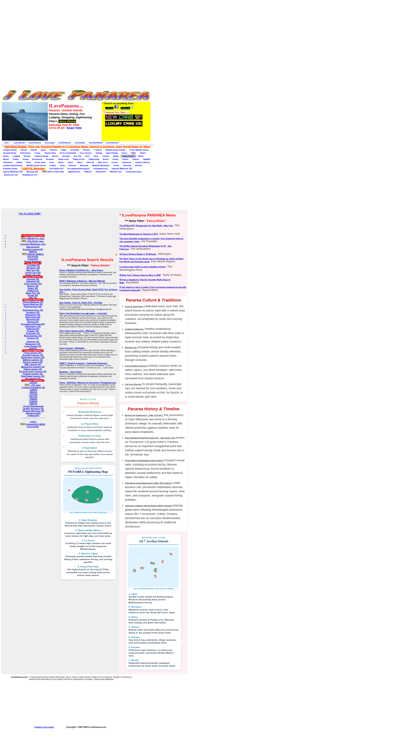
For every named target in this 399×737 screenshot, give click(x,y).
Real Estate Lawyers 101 (32, 376)
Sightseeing (94, 159)
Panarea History (142, 162)
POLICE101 (101, 172)
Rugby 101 (33, 288)
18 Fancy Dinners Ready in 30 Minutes (137, 254)
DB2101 (33, 392)
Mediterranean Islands (115, 150)
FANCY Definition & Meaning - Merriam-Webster (82, 281)
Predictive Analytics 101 (33, 387)
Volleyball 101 (33, 281)
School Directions (134, 172)
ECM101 (32, 401)
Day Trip (77, 156)
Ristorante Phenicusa (89, 412)
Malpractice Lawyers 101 (33, 367)
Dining (116, 156)
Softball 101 (32, 291)
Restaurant (37, 159)
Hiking (19, 162)
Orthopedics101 (101, 169)
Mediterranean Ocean (36, 165)
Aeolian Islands (10, 150)
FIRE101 (88, 172)
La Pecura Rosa (89, 423)
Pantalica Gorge (10, 169)
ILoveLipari (50, 143)
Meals (141, 156)
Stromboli (74, 150)
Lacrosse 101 (32, 279)
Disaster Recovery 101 (33, 411)
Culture (53, 165)
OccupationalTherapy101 (78, 169)
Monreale (84, 165)
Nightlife (146, 159)
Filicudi (34, 150)
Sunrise (135, 159)
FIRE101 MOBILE (35, 254)
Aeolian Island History (13, 165)
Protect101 (33, 259)
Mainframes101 (33, 413)
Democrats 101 (10, 175)
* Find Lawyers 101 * (33, 353)
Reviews (50, 159)
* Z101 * (6, 143)
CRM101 (32, 399)
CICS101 (33, 394)
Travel (124, 153)
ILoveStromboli (95, 143)
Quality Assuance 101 (33, 408)
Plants (61, 162)
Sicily (62, 165)
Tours (96, 156)
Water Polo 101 (33, 293)
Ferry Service (86, 153)
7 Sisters (98, 150)
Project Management (32, 406)
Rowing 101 (32, 286)
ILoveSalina (80, 143)
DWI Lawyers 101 (33, 364)
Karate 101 (33, 295)
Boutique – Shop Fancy (70, 372)
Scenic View (40, 162)
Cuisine (105, 156)
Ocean (115, 159)
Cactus (115, 162)
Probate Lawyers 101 (33, 374)
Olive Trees (103, 162)
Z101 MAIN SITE (56, 169)
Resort (55, 156)
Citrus (70, 162)
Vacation (66, 156)
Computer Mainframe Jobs (33, 244)
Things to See (79, 159)
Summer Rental (41, 156)
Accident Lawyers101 (33, 249)
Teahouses (127, 162)
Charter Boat (50, 153)
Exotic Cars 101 (32, 275)
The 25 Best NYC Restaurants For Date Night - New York (146, 225)
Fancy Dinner (128, 156)
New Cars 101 (32, 270)
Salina (63, 150)
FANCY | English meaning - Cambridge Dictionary (83, 363)
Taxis (87, 156)
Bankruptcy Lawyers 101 (33, 357)
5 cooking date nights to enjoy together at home (142, 267)
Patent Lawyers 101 (33, 369)
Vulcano (86, 150)
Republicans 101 (29, 175)
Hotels (6, 156)
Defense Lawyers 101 (33, 360)
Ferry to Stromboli (68, 153)
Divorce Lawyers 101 (33, 362)
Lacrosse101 (33, 427)
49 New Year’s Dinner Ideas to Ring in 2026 (140, 275)
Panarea (53, 150)
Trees (51, 162)
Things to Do (63, 159)
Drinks (16, 159)
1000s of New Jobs (55, 172)
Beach (106, 159)
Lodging (16, 156)
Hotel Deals (25, 153)
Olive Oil (90, 162)
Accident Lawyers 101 (32, 355)
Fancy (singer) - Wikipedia (71, 348)
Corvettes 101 (33, 265)
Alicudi (24, 150)
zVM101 (33, 390)
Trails (28, 162)
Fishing (99, 153)
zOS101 (33, 383)
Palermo (72, 165)
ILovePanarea (35, 143)
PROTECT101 (116, 172)
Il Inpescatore (89, 447)
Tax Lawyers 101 (33, 378)
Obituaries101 (74, 172)
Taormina (127, 165)
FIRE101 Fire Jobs (35, 238)
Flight (133, 153)
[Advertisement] (76, 23)
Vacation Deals (9, 153)
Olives (80, 162)
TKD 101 (33, 298)
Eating (25, 159)
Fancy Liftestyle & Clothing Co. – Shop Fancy (81, 270)
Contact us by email (44, 727)
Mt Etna (138, 165)
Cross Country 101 (33, 284)
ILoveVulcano (112, 143)
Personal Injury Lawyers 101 (32, 371)
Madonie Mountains (100, 165)
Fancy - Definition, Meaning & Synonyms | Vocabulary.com (87, 382)
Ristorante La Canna (90, 435)
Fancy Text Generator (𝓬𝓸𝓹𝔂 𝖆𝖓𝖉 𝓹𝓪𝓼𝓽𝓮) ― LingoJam (83, 313)
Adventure (7, 162)
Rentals (27, 156)
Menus (6, 159)
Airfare (143, 153)
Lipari (43, 150)
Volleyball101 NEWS (35, 424)
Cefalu (116, 165)
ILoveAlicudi (19, 143)
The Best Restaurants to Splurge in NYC (138, 234)
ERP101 (33, 404)
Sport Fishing (112, 153)
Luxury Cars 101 (33, 272)
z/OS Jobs (35, 385)
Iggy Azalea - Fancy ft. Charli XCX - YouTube (80, 302)
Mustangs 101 (33, 268)
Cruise (37, 153)
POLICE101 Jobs (35, 241)
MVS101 (32, 397)
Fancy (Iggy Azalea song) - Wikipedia (77, 331)
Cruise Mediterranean (139, 150)
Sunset (125, 159)
